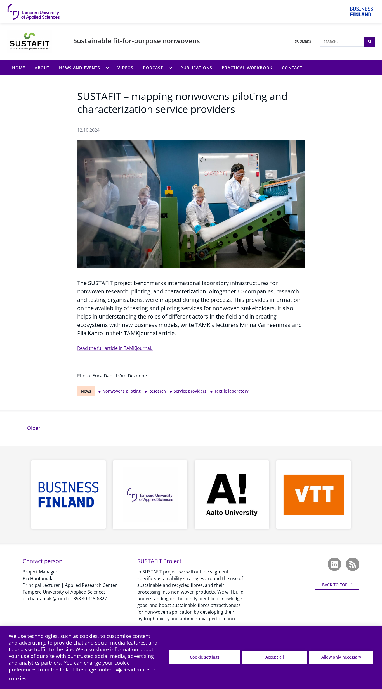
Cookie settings (205, 657)
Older (33, 427)
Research (157, 391)
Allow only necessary (341, 657)
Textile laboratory (231, 391)
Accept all (274, 657)
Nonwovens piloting (121, 391)
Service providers (190, 391)
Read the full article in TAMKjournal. (115, 348)
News (86, 391)
